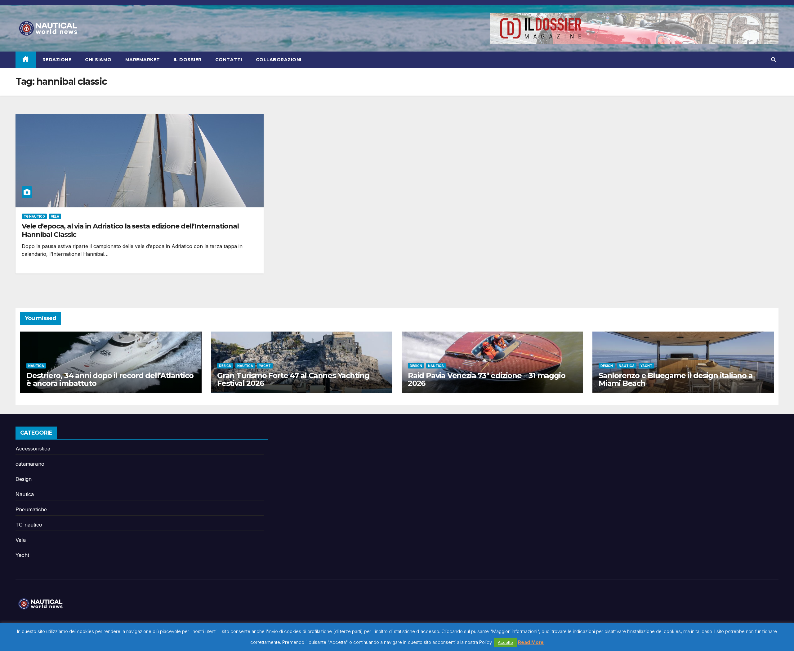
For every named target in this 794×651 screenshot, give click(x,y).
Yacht (265, 366)
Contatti (228, 59)
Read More (531, 642)
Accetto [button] (505, 642)
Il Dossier (188, 59)
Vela (55, 216)
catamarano (30, 464)
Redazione (57, 59)
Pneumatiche (31, 509)
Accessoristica (33, 448)
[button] (773, 60)
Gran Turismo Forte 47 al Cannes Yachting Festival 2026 (293, 379)
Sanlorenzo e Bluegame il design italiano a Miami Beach (676, 379)
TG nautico (34, 216)
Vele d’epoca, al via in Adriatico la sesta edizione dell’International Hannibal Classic (130, 230)
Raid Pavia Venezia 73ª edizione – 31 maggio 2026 (486, 379)
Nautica (36, 366)
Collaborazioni (278, 59)
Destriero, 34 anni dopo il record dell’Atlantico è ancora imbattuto (109, 379)
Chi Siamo (98, 59)
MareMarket (142, 59)
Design (225, 366)
